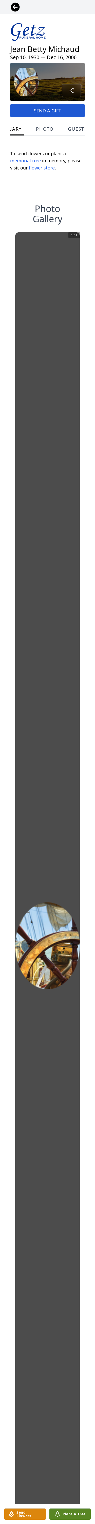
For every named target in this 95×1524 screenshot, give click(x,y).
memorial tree (25, 161)
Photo (45, 129)
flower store (42, 168)
